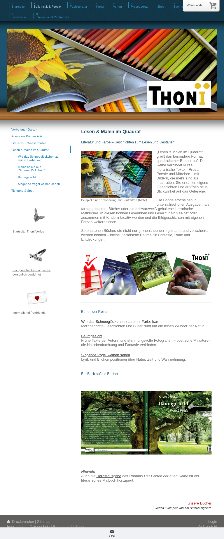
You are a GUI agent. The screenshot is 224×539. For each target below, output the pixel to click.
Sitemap (43, 522)
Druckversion (23, 522)
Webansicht (207, 527)
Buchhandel (62, 527)
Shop (79, 527)
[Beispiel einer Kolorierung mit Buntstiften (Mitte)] (116, 174)
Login (212, 522)
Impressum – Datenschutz (28, 527)
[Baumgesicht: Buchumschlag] (146, 427)
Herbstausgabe (108, 476)
